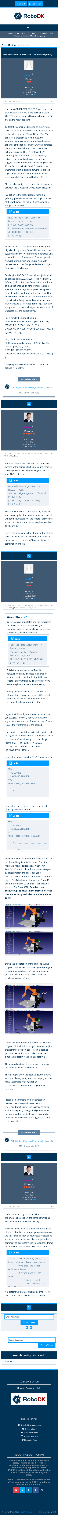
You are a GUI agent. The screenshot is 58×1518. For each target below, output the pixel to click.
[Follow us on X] (22, 1490)
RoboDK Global (25, 1511)
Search (30, 1388)
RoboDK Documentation (31, 1425)
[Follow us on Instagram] (42, 1490)
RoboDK (9, 33)
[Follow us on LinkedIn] (29, 1490)
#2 (52, 453)
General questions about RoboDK (34, 33)
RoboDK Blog (31, 1440)
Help (38, 1388)
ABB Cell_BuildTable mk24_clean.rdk (27, 387)
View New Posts (31, 1433)
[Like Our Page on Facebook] (36, 1490)
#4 (52, 1207)
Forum (16, 33)
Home (20, 1388)
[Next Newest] (31, 1327)
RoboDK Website (31, 1436)
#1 (52, 101)
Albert (15, 456)
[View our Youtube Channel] (16, 1490)
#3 (52, 605)
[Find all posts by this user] (29, 404)
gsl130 (27, 75)
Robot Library (31, 1429)
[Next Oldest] (27, 1327)
